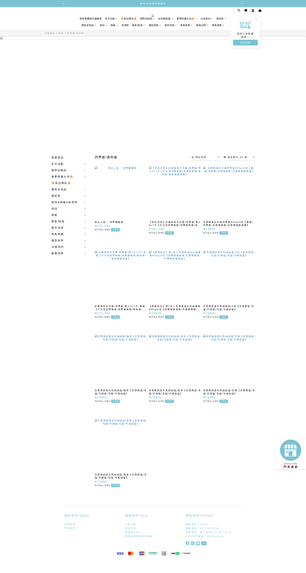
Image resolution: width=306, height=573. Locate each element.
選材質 (220, 18)
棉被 (113, 25)
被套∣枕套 (137, 25)
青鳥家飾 (185, 25)
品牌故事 (70, 524)
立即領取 (245, 42)
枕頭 (102, 25)
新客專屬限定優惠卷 (91, 18)
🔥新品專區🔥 (129, 18)
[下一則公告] (242, 3)
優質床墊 (154, 25)
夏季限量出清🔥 (186, 18)
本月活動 (110, 18)
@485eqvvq (215, 536)
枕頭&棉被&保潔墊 (64, 202)
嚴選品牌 (201, 25)
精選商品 (57, 157)
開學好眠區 (146, 18)
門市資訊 (70, 528)
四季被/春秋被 (75, 33)
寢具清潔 (169, 25)
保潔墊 (125, 25)
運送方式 (130, 528)
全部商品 (50, 33)
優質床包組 (87, 25)
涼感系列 (205, 18)
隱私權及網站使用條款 (139, 536)
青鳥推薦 (217, 25)
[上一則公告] (63, 3)
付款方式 (130, 524)
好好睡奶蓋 (164, 18)
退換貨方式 (132, 532)
